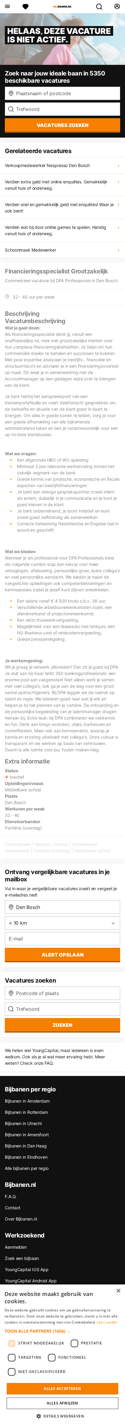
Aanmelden (16, 1247)
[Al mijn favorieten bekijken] (25, 6)
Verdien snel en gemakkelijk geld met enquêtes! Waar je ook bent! (59, 207)
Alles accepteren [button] (62, 1388)
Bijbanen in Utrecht (23, 1123)
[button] (62, 1331)
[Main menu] (7, 6)
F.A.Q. (10, 1196)
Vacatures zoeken (63, 125)
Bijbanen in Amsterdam (27, 1101)
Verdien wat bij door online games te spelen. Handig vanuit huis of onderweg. (55, 230)
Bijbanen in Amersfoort (27, 1134)
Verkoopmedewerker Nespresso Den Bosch (47, 165)
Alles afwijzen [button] (62, 1403)
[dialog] (62, 1355)
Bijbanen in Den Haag (26, 1145)
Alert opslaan (63, 955)
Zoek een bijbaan (22, 1258)
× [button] (118, 1291)
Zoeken (62, 1025)
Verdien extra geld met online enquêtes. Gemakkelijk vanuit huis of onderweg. (56, 185)
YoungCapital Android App (31, 1280)
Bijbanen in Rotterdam (26, 1112)
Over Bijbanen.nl (21, 1218)
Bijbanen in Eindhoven (26, 1157)
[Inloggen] (117, 6)
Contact (12, 1207)
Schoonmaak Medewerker (30, 249)
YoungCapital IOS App (27, 1269)
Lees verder (107, 1322)
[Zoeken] (101, 6)
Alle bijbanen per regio (27, 1168)
